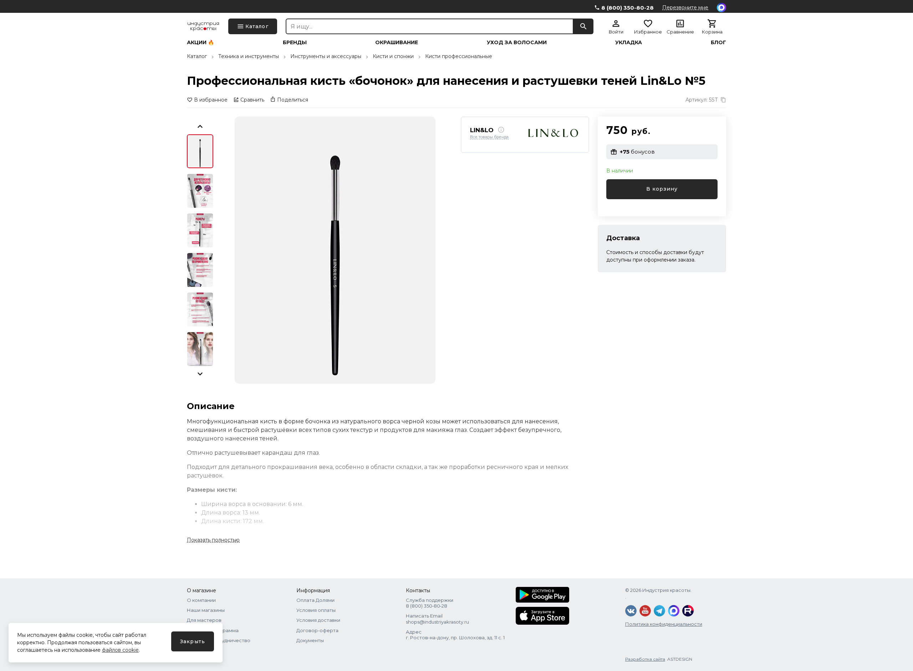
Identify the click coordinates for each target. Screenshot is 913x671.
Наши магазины (206, 610)
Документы (310, 640)
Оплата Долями (315, 600)
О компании (201, 600)
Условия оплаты (316, 610)
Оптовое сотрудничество (218, 640)
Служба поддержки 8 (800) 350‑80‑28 (429, 603)
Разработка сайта (645, 659)
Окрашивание (396, 42)
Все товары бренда (489, 137)
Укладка (628, 42)
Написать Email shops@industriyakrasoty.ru (437, 618)
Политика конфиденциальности (663, 624)
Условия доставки (318, 620)
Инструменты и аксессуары (325, 56)
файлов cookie (120, 650)
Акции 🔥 (200, 42)
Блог (718, 42)
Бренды (295, 42)
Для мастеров (204, 620)
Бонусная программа (213, 630)
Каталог (197, 56)
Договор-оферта (317, 630)
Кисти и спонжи (393, 56)
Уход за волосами (517, 42)
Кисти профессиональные (458, 56)
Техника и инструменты (248, 56)
